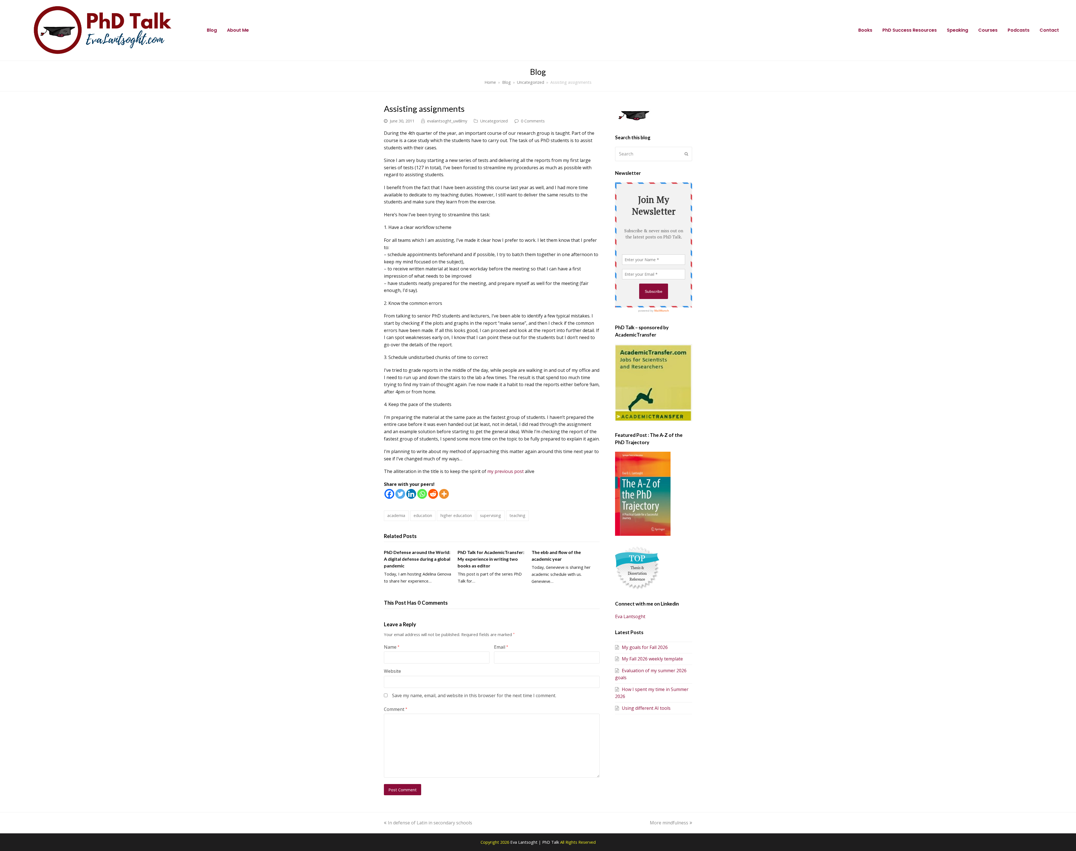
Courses (988, 30)
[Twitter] (400, 494)
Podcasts (1018, 30)
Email (501, 647)
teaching (517, 515)
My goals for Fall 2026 (645, 647)
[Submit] (686, 154)
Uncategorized (494, 121)
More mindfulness (669, 823)
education (423, 515)
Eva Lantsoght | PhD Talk (535, 842)
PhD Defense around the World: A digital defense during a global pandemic (417, 558)
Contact (1049, 30)
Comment (395, 709)
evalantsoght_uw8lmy (447, 121)
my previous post (505, 471)
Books (865, 30)
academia (396, 515)
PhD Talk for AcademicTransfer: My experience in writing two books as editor (491, 558)
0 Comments (533, 121)
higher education (456, 515)
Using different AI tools (646, 708)
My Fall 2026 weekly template (652, 659)
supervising (490, 515)
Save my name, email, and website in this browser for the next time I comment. (474, 695)
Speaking (957, 30)
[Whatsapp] (422, 494)
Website (392, 671)
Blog (212, 30)
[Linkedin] (411, 494)
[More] (444, 494)
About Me (238, 30)
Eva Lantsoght (630, 616)
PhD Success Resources (909, 30)
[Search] (653, 154)
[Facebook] (389, 494)
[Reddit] (433, 494)
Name (391, 647)
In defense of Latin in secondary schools (430, 823)
